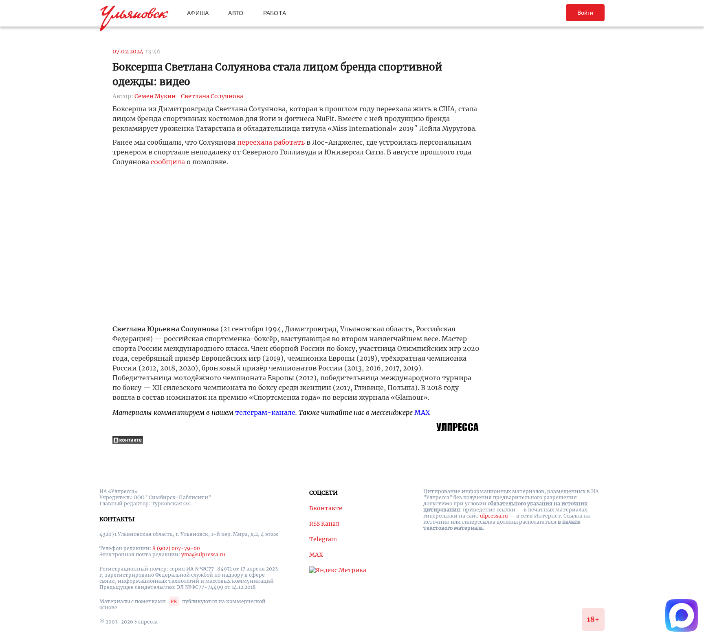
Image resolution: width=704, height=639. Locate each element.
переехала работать (271, 142)
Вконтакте (325, 508)
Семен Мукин (155, 96)
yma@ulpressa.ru (203, 554)
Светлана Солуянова (212, 96)
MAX (422, 412)
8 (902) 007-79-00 (176, 548)
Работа (274, 13)
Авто (235, 13)
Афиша (198, 13)
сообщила (168, 162)
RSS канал (324, 523)
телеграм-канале (265, 412)
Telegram (323, 539)
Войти (585, 12)
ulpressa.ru (494, 516)
